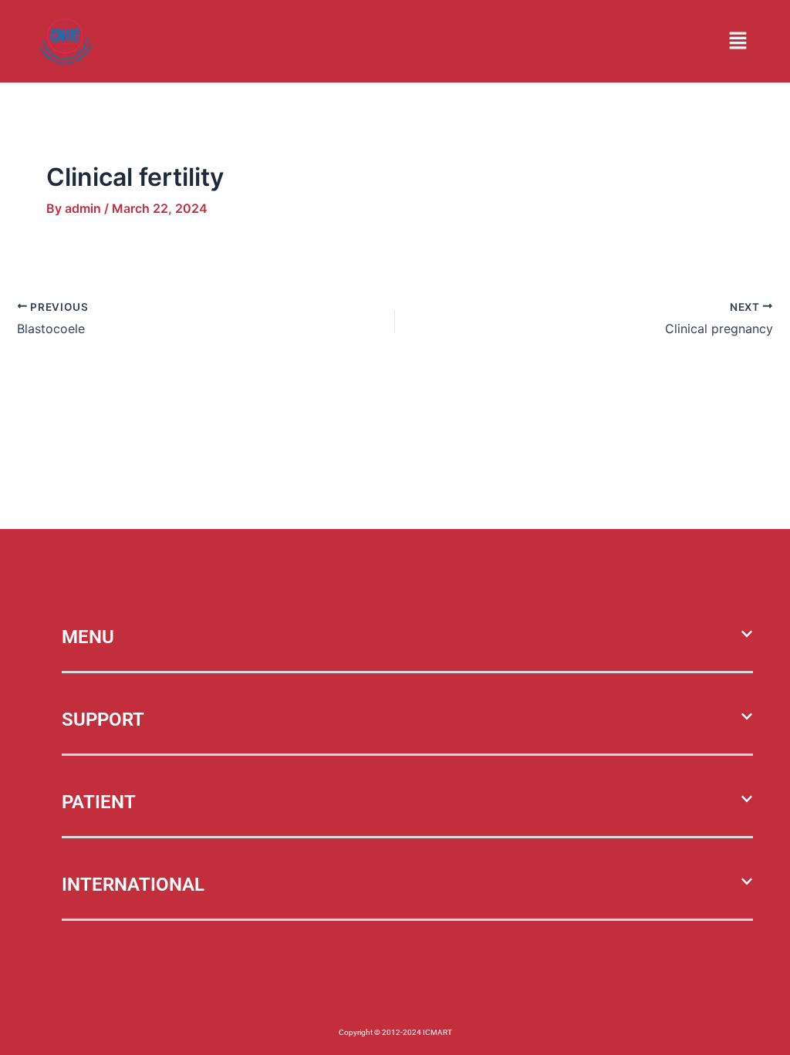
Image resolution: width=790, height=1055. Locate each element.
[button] (738, 41)
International (133, 884)
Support (103, 719)
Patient (99, 802)
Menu (88, 637)
